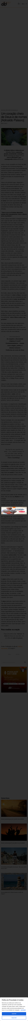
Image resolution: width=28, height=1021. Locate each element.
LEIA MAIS (23, 1010)
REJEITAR (14, 1018)
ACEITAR (14, 1013)
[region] (14, 1009)
